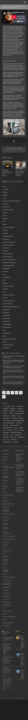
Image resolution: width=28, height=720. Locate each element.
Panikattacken (9, 430)
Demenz (4, 215)
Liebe (4, 280)
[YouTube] (16, 392)
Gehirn (19, 415)
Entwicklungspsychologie (8, 227)
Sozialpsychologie (7, 324)
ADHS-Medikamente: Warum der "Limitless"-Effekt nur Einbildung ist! (7, 660)
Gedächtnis (5, 233)
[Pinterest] (21, 392)
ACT (4, 406)
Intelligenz (5, 251)
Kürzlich (23, 632)
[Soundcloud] (4, 397)
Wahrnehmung (14, 439)
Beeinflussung (6, 206)
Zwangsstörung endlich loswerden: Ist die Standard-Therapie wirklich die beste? (20, 481)
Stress (4, 330)
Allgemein (5, 195)
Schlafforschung (6, 315)
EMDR (4, 221)
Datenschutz (23, 698)
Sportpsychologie (7, 327)
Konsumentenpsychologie (8, 265)
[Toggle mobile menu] (25, 2)
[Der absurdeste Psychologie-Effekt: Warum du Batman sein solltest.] (7, 161)
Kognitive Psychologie (8, 256)
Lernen (4, 274)
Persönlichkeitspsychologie (9, 300)
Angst (4, 198)
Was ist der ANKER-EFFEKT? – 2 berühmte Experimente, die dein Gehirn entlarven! (20, 457)
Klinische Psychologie (8, 253)
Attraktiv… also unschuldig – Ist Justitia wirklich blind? (23, 674)
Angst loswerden (19, 406)
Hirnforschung (6, 248)
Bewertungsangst (20, 411)
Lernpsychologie (6, 277)
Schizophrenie (6, 312)
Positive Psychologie (7, 303)
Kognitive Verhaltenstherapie (9, 259)
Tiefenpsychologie (7, 333)
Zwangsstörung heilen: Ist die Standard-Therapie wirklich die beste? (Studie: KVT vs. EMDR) (7, 648)
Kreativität (5, 271)
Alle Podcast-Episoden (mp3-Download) (11, 353)
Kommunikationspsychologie (9, 262)
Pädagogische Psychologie (9, 295)
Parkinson (5, 298)
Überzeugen (16, 441)
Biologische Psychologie (8, 209)
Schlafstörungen (18, 434)
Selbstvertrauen (6, 318)
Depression (5, 218)
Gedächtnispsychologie (8, 236)
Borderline (5, 212)
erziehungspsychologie (19, 413)
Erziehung (5, 230)
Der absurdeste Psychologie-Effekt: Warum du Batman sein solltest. (20, 466)
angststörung (5, 408)
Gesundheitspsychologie (8, 245)
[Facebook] (4, 392)
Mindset (15, 427)
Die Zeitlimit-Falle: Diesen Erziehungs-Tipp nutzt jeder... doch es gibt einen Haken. (7, 682)
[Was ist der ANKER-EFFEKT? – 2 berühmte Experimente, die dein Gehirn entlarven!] (18, 637)
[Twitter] (12, 392)
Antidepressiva (20, 408)
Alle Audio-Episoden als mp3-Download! (6, 633)
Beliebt (17, 631)
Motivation (5, 289)
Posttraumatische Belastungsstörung (11, 306)
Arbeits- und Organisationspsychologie (11, 201)
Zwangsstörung (6, 347)
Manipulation (5, 425)
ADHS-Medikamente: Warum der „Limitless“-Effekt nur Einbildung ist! (20, 489)
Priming (15, 430)
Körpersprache (6, 268)
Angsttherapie (12, 408)
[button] (3, 168)
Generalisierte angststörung (9, 242)
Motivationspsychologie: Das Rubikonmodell (13, 356)
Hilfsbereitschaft (6, 418)
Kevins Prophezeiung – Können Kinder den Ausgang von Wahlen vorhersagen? (23, 659)
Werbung (5, 342)
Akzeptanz (5, 192)
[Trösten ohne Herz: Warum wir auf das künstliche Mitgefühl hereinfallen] (21, 161)
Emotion (5, 224)
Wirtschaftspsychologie (8, 344)
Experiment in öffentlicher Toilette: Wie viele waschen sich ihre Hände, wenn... (7, 670)
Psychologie (21, 430)
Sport (4, 439)
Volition (4, 336)
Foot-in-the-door (6, 415)
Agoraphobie (6, 189)
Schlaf (11, 434)
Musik (4, 292)
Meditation (5, 283)
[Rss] (8, 392)
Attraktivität (5, 204)
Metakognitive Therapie (8, 286)
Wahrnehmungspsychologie (9, 339)
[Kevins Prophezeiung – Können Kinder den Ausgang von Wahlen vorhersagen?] (18, 654)
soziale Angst (5, 437)
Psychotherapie (6, 309)
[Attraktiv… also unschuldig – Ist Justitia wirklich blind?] (18, 672)
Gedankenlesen (6, 239)
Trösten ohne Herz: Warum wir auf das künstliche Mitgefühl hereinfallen (20, 473)
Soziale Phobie (6, 321)
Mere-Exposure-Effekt (14, 425)
